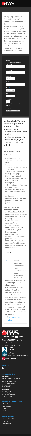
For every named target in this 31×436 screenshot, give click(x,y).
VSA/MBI (5, 404)
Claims (5, 408)
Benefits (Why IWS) (8, 419)
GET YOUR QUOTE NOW (13, 110)
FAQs (4, 410)
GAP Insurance (7, 406)
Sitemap (13, 343)
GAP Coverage (7, 423)
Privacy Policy (6, 343)
